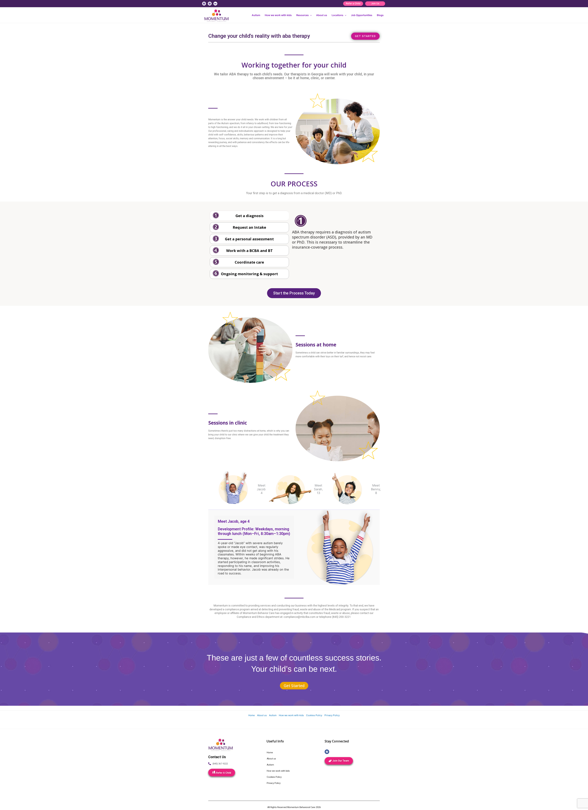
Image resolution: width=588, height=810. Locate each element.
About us (321, 15)
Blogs (380, 15)
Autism (256, 15)
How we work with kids (278, 15)
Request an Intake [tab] (249, 227)
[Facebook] (204, 4)
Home (251, 715)
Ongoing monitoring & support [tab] (249, 273)
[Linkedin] (215, 4)
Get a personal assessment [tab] (249, 238)
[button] (310, 15)
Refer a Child (353, 3)
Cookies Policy (314, 715)
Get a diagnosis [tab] (250, 215)
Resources (302, 15)
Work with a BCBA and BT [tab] (249, 250)
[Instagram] (210, 4)
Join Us (375, 3)
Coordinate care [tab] (249, 262)
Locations (337, 15)
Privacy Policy (332, 715)
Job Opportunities (361, 15)
